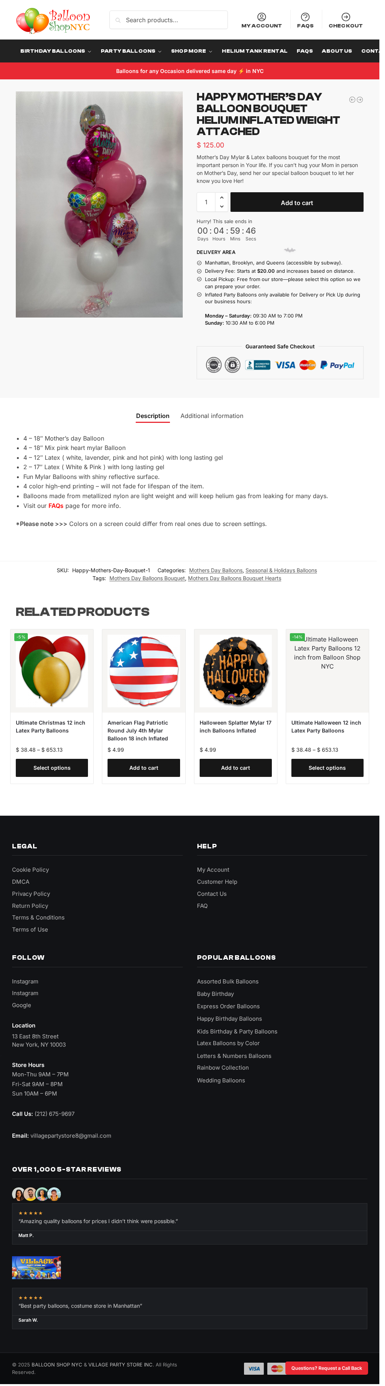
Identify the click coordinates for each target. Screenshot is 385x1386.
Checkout (346, 26)
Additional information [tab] (211, 415)
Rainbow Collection (223, 1067)
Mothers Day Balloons (216, 570)
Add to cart (297, 203)
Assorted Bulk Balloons (228, 981)
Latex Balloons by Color (228, 1043)
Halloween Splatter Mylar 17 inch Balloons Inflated (235, 726)
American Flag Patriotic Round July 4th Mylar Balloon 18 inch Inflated (138, 730)
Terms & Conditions (38, 917)
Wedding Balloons (221, 1080)
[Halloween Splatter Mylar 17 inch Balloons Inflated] (235, 670)
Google (21, 1005)
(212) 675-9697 (54, 1113)
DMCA (20, 881)
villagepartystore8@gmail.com (70, 1135)
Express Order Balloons (228, 1006)
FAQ (202, 905)
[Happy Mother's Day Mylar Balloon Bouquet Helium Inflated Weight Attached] (352, 99)
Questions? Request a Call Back (326, 1368)
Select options (52, 767)
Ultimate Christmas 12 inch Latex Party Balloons (50, 726)
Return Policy (30, 905)
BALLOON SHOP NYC (57, 1365)
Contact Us (212, 893)
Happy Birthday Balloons (229, 1018)
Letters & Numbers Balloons (234, 1055)
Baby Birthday (215, 993)
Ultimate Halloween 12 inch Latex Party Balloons (326, 726)
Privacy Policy (31, 893)
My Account (261, 26)
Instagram (25, 981)
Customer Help (217, 881)
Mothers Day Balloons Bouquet (147, 578)
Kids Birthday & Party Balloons (237, 1031)
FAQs (305, 26)
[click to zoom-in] (100, 204)
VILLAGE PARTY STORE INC (120, 1365)
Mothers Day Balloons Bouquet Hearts (234, 578)
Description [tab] (153, 415)
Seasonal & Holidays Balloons (281, 570)
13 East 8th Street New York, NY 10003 (39, 1040)
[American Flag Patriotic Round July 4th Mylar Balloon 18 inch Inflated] (143, 670)
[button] (221, 197)
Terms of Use (30, 929)
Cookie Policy (30, 869)
